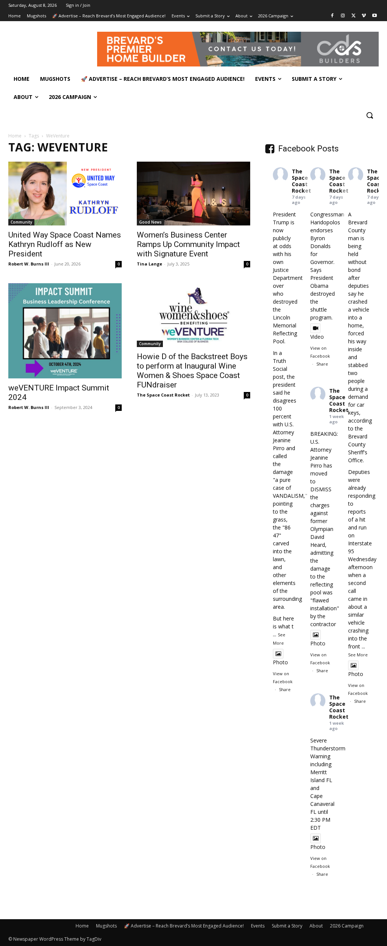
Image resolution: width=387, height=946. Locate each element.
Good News (150, 222)
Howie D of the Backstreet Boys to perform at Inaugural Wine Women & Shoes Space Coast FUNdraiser (192, 370)
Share (285, 689)
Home (15, 136)
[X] (353, 16)
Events (258, 926)
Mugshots (106, 926)
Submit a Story (287, 926)
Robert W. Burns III (28, 264)
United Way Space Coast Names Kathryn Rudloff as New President (64, 244)
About (316, 926)
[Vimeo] (363, 16)
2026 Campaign (347, 926)
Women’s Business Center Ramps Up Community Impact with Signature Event (188, 244)
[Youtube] (374, 16)
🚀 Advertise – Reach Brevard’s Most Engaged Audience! (184, 926)
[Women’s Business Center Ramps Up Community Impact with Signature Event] (193, 193)
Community (21, 222)
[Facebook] (332, 16)
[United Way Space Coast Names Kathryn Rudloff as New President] (65, 193)
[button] (370, 115)
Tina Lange (149, 264)
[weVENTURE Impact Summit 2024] (65, 330)
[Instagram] (343, 16)
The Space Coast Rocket (163, 395)
